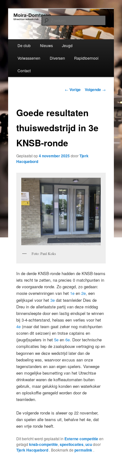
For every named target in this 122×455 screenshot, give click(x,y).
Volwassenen (29, 58)
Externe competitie (81, 438)
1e (72, 293)
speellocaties (72, 444)
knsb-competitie (43, 444)
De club (24, 45)
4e (18, 326)
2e (83, 293)
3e (52, 300)
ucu (88, 444)
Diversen (57, 58)
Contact (24, 70)
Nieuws (46, 45)
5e (56, 340)
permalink (83, 450)
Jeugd (67, 45)
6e (67, 340)
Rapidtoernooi (86, 58)
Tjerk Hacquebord (32, 450)
